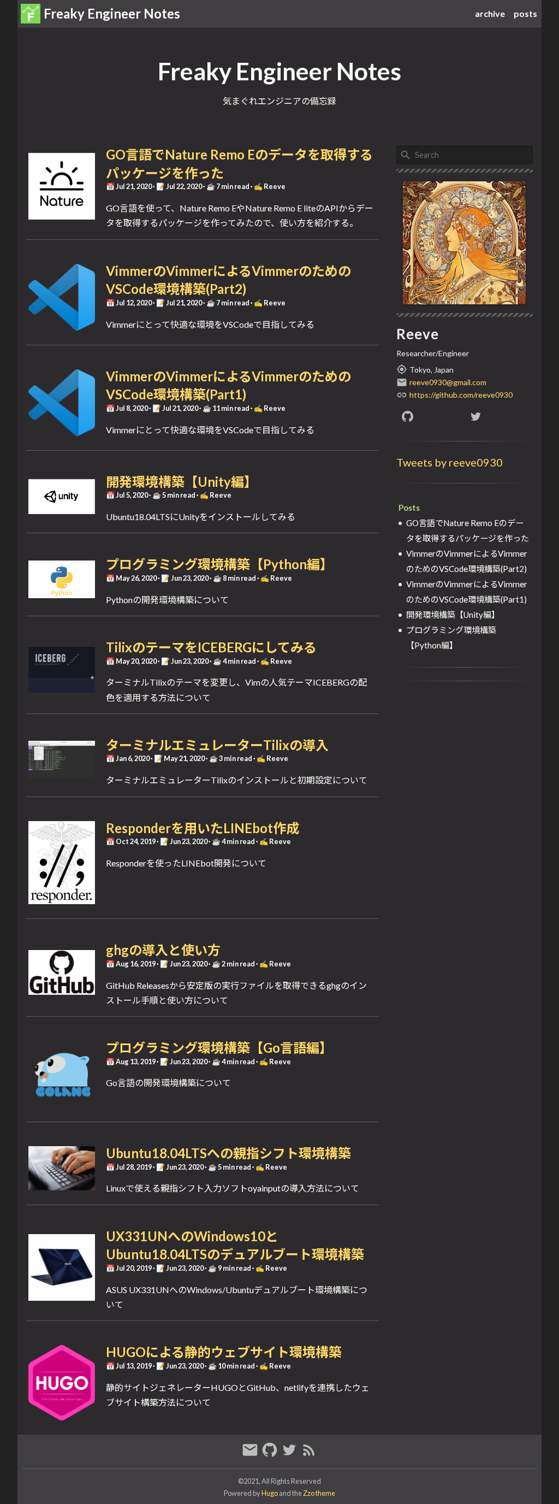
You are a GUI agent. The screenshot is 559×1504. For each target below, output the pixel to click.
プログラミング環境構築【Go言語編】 (219, 1047)
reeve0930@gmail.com (447, 382)
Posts (409, 507)
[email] (251, 1454)
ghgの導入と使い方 (163, 950)
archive (490, 13)
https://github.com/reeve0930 (461, 394)
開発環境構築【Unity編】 (181, 481)
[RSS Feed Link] (309, 1454)
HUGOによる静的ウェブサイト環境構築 (224, 1352)
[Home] (30, 14)
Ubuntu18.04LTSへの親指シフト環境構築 (228, 1153)
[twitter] (499, 416)
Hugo (269, 1493)
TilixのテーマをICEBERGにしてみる (211, 647)
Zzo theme (319, 1493)
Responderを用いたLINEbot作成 (202, 828)
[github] (430, 416)
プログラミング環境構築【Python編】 (219, 564)
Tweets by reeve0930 (449, 462)
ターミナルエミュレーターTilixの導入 (217, 745)
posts (525, 13)
